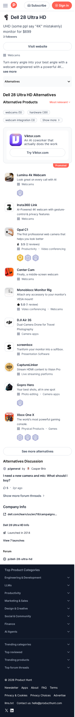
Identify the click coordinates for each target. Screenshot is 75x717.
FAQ (44, 687)
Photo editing (30, 394)
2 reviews (33, 244)
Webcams (14, 55)
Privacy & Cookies (16, 695)
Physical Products (33, 428)
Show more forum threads (22, 496)
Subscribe (38, 5)
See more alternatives (37, 451)
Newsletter (11, 687)
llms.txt (9, 703)
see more (10, 71)
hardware (39, 112)
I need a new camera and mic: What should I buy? (35, 478)
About (34, 687)
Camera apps (30, 333)
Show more (49, 120)
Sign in (64, 5)
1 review (32, 304)
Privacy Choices (40, 695)
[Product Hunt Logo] (14, 5)
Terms (54, 687)
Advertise (60, 695)
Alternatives (12, 81)
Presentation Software (35, 354)
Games (52, 428)
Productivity (29, 248)
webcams (13, 112)
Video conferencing (53, 248)
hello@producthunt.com (47, 703)
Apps (24, 687)
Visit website (37, 46)
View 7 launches (13, 540)
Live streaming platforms (37, 374)
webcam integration (20, 120)
